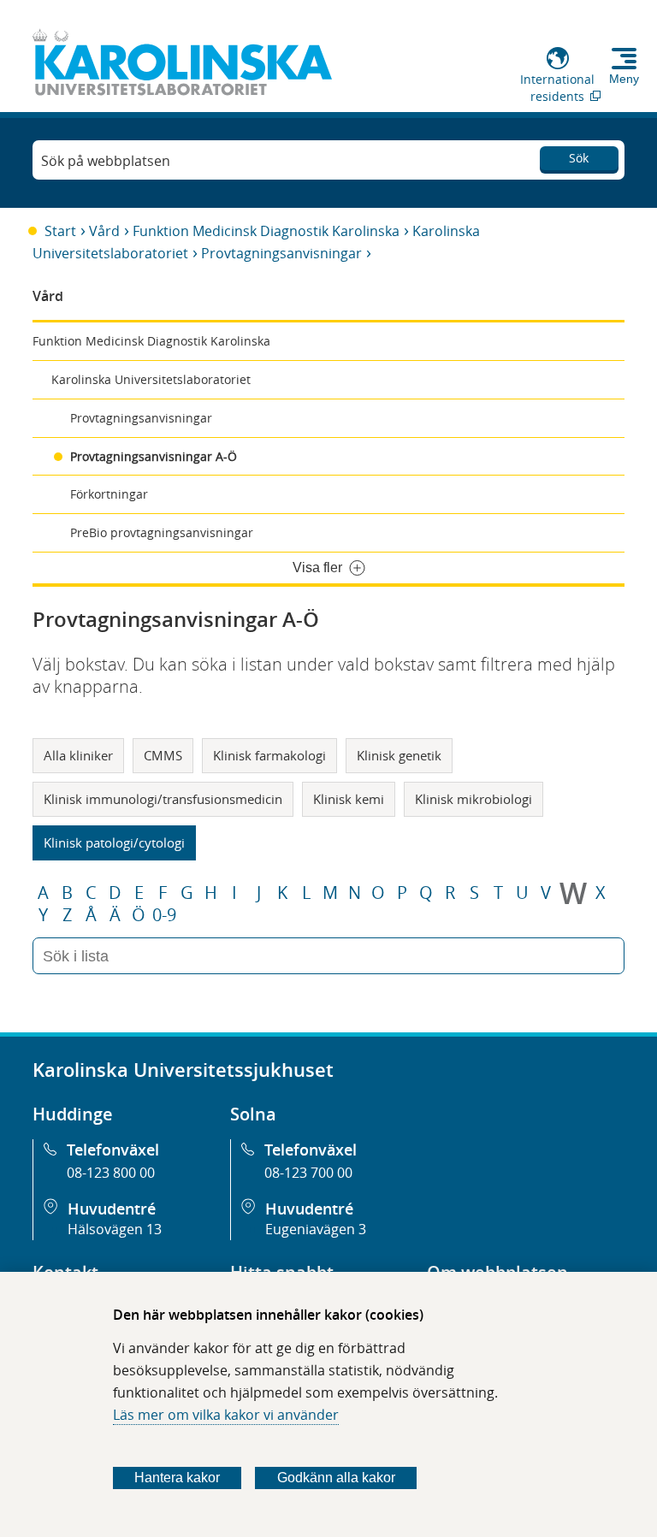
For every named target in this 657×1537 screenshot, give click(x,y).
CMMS (163, 755)
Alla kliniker (78, 755)
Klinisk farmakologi (269, 755)
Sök (579, 158)
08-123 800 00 (111, 1172)
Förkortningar (109, 494)
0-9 (164, 915)
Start (60, 231)
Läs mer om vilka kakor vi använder (226, 1414)
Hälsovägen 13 (115, 1229)
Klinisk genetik (399, 755)
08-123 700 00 (308, 1172)
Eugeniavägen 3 (315, 1229)
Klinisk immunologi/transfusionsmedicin (163, 798)
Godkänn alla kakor (336, 1477)
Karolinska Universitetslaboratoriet (151, 379)
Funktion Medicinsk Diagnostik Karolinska (266, 231)
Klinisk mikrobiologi (473, 798)
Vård (104, 231)
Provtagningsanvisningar (281, 253)
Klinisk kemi (348, 798)
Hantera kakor (177, 1477)
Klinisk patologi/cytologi (114, 842)
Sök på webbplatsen (105, 160)
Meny (624, 79)
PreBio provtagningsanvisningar (161, 532)
